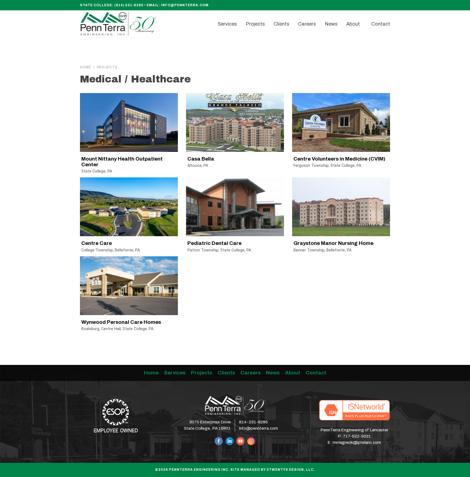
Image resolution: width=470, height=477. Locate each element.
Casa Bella (200, 159)
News (273, 373)
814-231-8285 (253, 422)
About (292, 373)
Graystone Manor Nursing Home (333, 243)
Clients (226, 373)
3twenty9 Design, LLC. (291, 470)
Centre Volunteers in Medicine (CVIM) (339, 159)
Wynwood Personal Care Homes (121, 322)
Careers (250, 373)
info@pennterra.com (185, 5)
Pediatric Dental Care (214, 243)
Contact (316, 373)
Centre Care (96, 243)
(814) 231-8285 (128, 5)
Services (174, 373)
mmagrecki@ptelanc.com (357, 442)
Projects (107, 67)
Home (85, 67)
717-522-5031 (357, 436)
